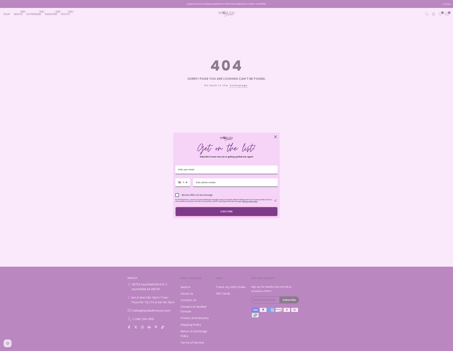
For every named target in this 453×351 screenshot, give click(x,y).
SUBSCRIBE (226, 211)
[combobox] (182, 182)
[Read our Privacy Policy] (275, 200)
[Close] (275, 137)
